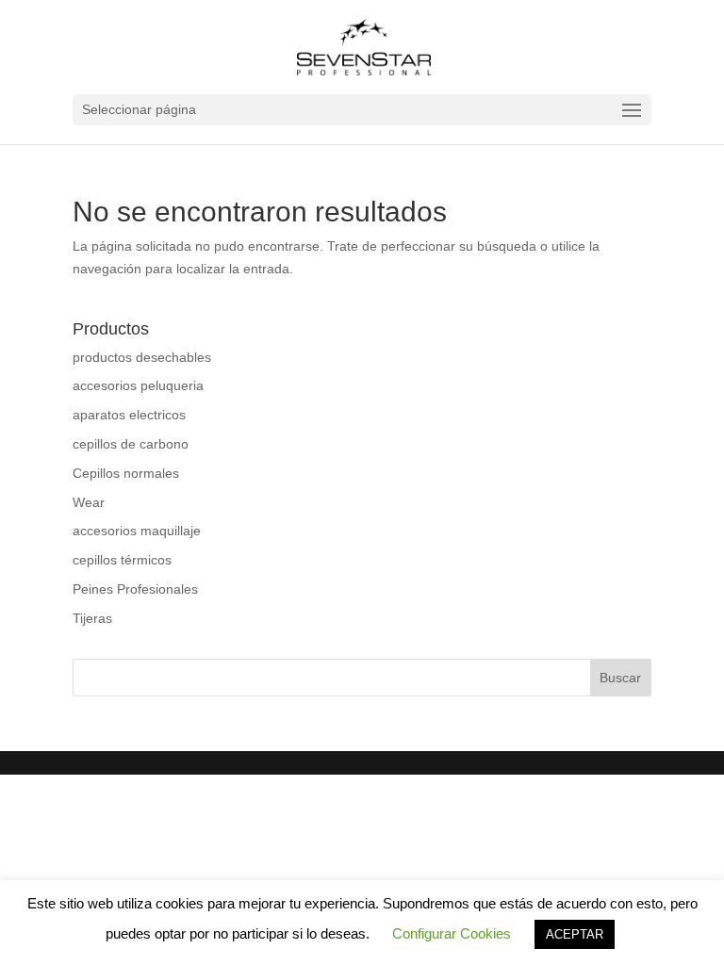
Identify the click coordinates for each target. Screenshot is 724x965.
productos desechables (142, 357)
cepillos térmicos (122, 559)
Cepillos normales (126, 473)
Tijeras (92, 618)
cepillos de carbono (131, 443)
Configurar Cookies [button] (451, 933)
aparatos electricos (129, 414)
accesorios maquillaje (137, 530)
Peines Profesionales (135, 589)
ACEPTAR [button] (574, 934)
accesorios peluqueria (138, 385)
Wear (89, 502)
